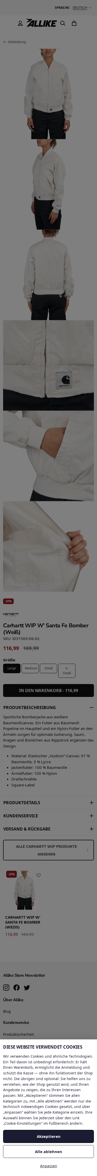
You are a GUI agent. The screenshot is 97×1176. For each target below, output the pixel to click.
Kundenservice (20, 816)
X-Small (67, 670)
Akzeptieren (49, 1136)
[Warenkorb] (74, 23)
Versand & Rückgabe (26, 829)
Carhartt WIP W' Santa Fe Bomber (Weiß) (22, 922)
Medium (31, 668)
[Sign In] (20, 23)
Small (48, 668)
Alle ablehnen (48, 1151)
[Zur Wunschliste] (38, 875)
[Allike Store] (41, 24)
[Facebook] (16, 988)
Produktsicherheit (18, 1034)
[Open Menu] (8, 23)
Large (12, 668)
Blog (7, 1011)
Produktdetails (21, 802)
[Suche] (62, 23)
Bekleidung (17, 41)
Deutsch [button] (80, 7)
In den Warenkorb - (48, 690)
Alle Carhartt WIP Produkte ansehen (46, 850)
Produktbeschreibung (29, 707)
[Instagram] (6, 988)
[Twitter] (27, 988)
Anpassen (48, 1165)
